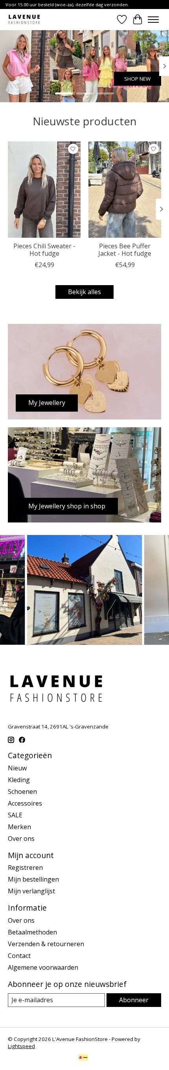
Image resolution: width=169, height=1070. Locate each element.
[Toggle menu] (153, 19)
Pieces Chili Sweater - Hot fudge (44, 250)
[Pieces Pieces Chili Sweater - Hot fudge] (44, 189)
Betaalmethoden (32, 932)
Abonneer (134, 1000)
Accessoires (25, 803)
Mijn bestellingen (33, 879)
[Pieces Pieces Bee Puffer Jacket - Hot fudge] (124, 189)
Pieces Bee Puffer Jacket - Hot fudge (124, 250)
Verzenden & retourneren (46, 944)
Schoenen (22, 791)
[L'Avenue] (24, 19)
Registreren (25, 867)
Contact (19, 955)
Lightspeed (21, 1046)
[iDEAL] (83, 1058)
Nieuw (17, 768)
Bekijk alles (84, 291)
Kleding (19, 779)
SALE (15, 815)
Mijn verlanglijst (31, 891)
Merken (19, 826)
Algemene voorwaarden (43, 967)
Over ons (21, 838)
